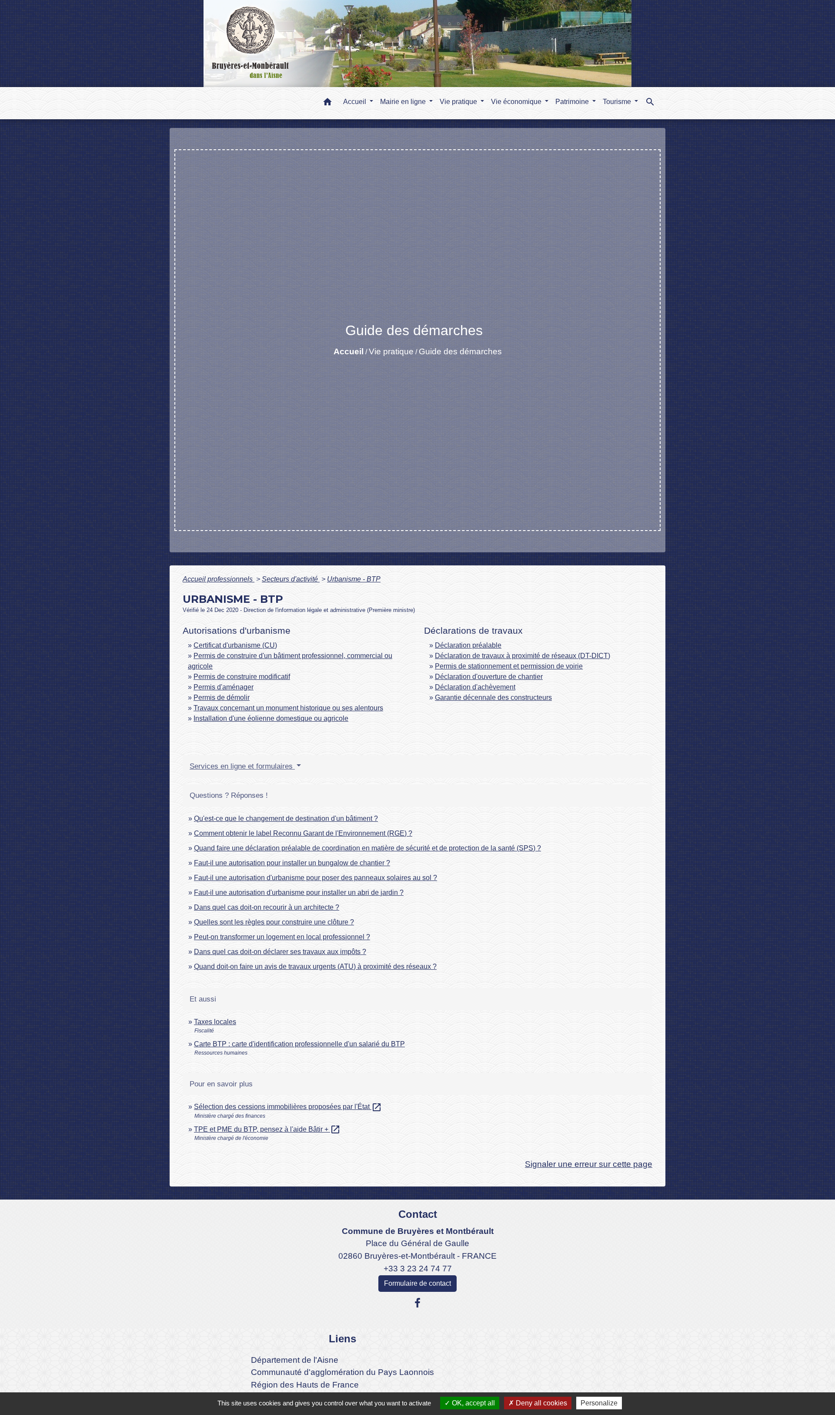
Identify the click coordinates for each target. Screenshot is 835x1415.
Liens (342, 1338)
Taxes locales (215, 1021)
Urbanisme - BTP (354, 579)
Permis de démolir (222, 697)
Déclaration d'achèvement (475, 687)
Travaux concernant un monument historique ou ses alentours (288, 708)
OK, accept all (472, 1403)
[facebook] (417, 1303)
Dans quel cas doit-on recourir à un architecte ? (266, 907)
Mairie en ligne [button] (404, 101)
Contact (417, 1214)
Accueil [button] (355, 101)
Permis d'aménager (224, 687)
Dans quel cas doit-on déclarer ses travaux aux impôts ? (280, 951)
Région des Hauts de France (305, 1384)
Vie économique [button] (517, 101)
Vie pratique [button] (459, 101)
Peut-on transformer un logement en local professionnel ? (282, 937)
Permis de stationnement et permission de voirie (509, 666)
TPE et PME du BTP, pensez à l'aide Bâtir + (267, 1129)
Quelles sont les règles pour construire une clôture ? (274, 922)
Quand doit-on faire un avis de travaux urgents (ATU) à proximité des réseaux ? (315, 966)
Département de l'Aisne (294, 1360)
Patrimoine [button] (573, 101)
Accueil (349, 351)
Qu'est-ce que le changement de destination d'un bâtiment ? (286, 818)
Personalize (599, 1403)
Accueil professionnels (218, 579)
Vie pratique (391, 351)
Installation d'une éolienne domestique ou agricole (271, 718)
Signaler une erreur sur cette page (588, 1164)
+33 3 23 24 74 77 (418, 1268)
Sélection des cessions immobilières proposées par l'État (288, 1106)
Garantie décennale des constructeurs (493, 697)
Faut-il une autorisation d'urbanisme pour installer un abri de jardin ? (299, 892)
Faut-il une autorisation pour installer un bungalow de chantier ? (292, 863)
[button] (327, 103)
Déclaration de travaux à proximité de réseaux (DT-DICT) (522, 655)
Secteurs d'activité (291, 579)
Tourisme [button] (618, 101)
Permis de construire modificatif (242, 676)
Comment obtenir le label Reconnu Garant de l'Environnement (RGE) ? (303, 833)
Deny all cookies (540, 1403)
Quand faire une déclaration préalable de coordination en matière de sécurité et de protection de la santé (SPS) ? (367, 848)
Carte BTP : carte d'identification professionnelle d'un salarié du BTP (299, 1044)
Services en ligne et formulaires (242, 766)
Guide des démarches (460, 351)
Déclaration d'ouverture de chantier (489, 676)
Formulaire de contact (417, 1283)
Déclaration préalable (468, 645)
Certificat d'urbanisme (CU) (235, 645)
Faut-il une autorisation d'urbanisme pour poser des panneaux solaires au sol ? (315, 877)
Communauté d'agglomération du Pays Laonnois (342, 1372)
